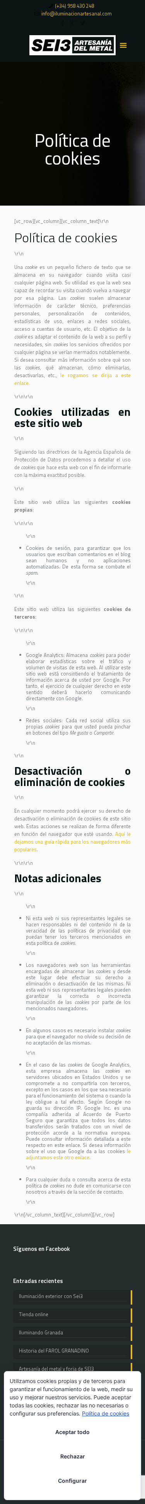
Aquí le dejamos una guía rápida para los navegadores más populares (72, 841)
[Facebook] (62, 23)
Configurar (72, 1480)
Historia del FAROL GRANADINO (54, 1350)
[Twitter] (82, 23)
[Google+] (72, 23)
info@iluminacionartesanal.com (76, 13)
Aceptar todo (72, 1432)
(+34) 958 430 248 (74, 6)
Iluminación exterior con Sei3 (51, 1296)
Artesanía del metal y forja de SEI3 (56, 1369)
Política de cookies (105, 1413)
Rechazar (72, 1456)
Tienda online (33, 1314)
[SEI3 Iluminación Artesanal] (72, 44)
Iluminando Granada (41, 1332)
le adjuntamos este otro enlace (78, 1154)
